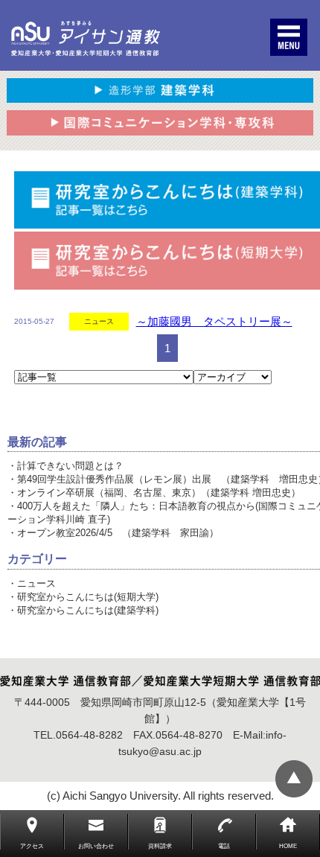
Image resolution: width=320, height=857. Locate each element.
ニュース (36, 583)
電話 (224, 846)
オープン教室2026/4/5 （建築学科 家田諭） (118, 532)
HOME (288, 846)
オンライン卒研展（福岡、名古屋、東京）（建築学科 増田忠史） (159, 492)
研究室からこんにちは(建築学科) (88, 610)
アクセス (32, 846)
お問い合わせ (96, 846)
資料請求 (160, 846)
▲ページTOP (294, 778)
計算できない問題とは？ (70, 465)
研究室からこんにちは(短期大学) (88, 596)
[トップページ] (85, 39)
